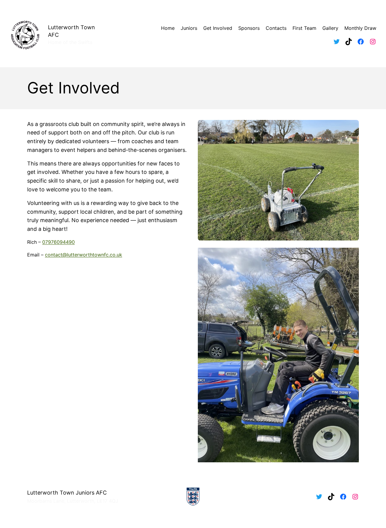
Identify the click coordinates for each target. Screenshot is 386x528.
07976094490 (58, 242)
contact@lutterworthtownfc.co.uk (83, 255)
